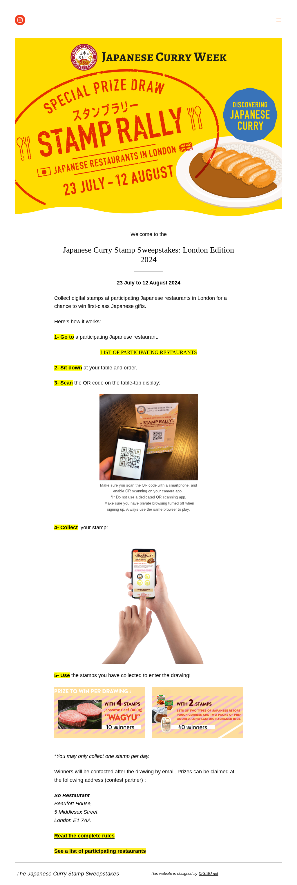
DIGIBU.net (208, 873)
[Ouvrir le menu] (278, 20)
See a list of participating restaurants (100, 851)
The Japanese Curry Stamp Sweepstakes (67, 874)
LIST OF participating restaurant (147, 352)
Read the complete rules (84, 836)
